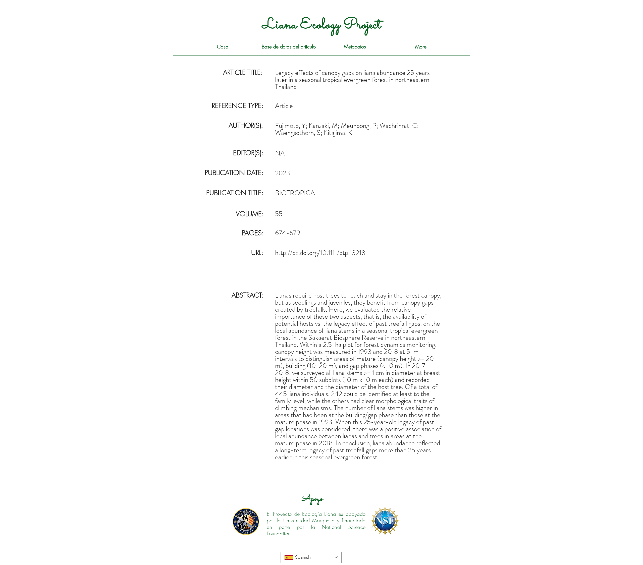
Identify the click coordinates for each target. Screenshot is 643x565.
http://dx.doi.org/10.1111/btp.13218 (320, 252)
